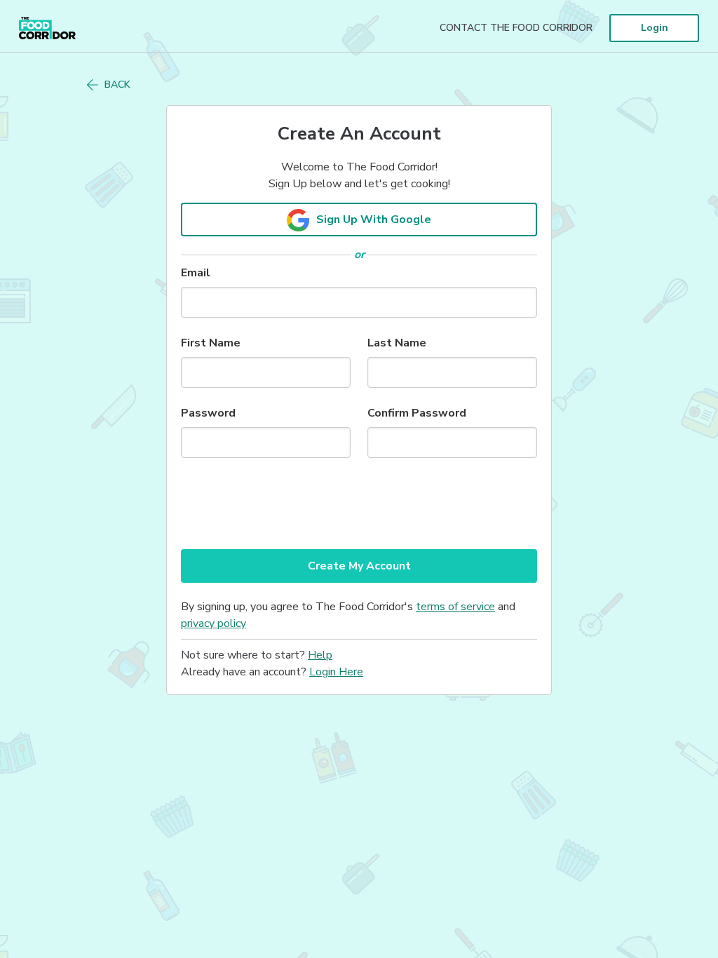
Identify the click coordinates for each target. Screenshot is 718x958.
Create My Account (359, 566)
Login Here (336, 672)
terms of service (455, 606)
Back (117, 84)
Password (208, 413)
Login (654, 27)
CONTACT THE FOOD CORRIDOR (516, 27)
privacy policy (213, 623)
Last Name (396, 343)
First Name (211, 343)
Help (320, 655)
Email (195, 273)
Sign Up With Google (373, 219)
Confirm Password (416, 413)
